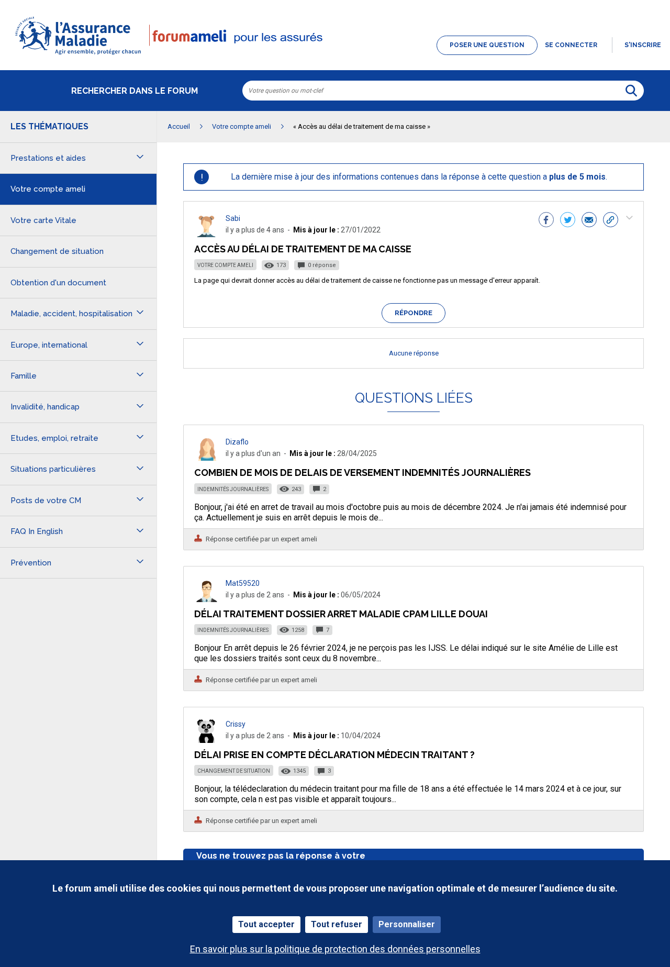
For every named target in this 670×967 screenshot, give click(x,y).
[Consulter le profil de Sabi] (206, 234)
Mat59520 (243, 583)
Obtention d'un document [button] (58, 282)
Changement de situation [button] (57, 251)
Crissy (235, 724)
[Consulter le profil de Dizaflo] (206, 458)
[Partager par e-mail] (589, 221)
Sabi (233, 218)
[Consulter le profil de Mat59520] (206, 599)
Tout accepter (266, 924)
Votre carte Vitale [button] (43, 220)
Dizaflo (237, 442)
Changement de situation (233, 771)
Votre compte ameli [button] (47, 189)
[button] (335, 55)
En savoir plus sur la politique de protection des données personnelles (335, 948)
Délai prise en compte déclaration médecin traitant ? (334, 754)
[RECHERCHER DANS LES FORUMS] (631, 91)
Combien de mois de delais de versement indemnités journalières (362, 472)
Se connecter (571, 45)
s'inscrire (642, 45)
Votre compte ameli (225, 265)
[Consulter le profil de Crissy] (206, 740)
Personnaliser (406, 924)
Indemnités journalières (233, 489)
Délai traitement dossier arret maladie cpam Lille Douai (341, 613)
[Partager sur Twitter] (567, 221)
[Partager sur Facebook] (546, 221)
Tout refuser (336, 924)
